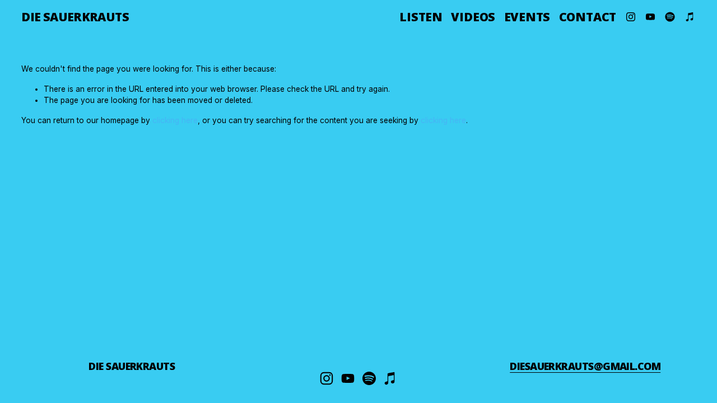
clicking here (175, 120)
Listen (421, 16)
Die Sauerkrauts (75, 16)
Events (527, 16)
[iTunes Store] (690, 16)
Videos (473, 16)
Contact (588, 16)
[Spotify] (670, 16)
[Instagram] (630, 16)
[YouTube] (650, 16)
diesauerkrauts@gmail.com (585, 366)
